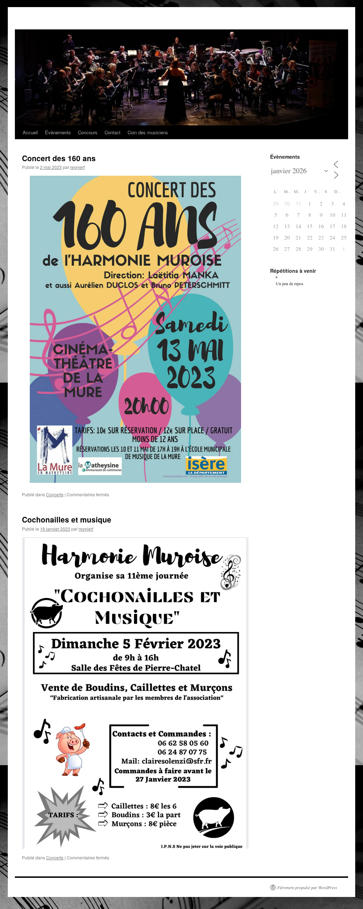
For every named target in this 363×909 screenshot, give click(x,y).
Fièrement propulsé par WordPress (307, 887)
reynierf (77, 167)
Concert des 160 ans (59, 158)
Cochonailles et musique (66, 519)
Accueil (30, 132)
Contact (113, 132)
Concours (87, 132)
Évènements (58, 132)
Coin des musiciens (148, 132)
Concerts (54, 494)
